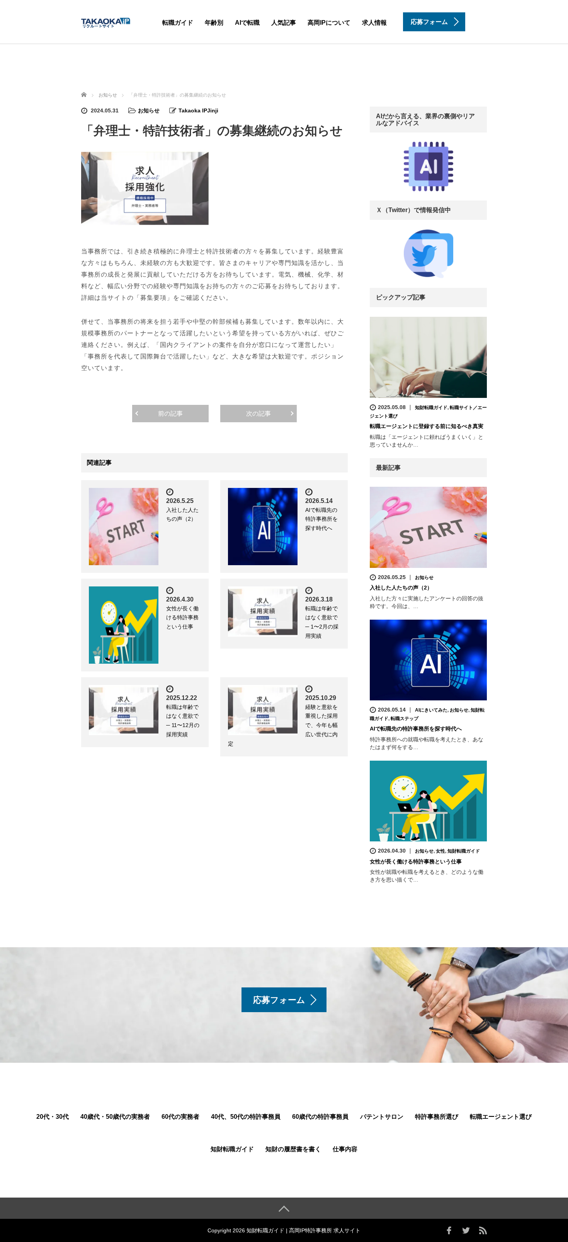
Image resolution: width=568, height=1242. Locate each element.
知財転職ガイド (431, 407)
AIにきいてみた (431, 710)
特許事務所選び (436, 1116)
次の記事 (258, 413)
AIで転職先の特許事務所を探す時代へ (321, 519)
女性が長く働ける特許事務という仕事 (182, 617)
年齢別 (214, 22)
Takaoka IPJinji (198, 110)
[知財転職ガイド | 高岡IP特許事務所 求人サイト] (118, 21)
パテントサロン (381, 1116)
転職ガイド (177, 22)
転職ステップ (404, 718)
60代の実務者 (180, 1116)
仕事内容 (345, 1149)
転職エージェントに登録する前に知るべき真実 (426, 426)
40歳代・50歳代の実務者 (115, 1116)
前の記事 (170, 413)
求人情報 (374, 22)
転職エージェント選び (501, 1116)
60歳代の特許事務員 (320, 1116)
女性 (440, 851)
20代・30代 (52, 1116)
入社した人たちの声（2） (401, 587)
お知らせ (149, 110)
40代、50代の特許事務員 (246, 1116)
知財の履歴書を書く (293, 1149)
